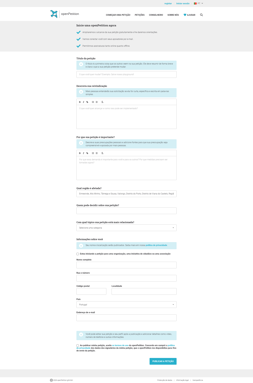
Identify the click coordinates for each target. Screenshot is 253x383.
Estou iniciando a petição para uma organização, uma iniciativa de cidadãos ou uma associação (125, 254)
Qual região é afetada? (88, 188)
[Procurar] (201, 14)
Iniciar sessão (182, 3)
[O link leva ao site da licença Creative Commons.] (51, 380)
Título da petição (124, 62)
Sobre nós (173, 15)
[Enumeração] (93, 102)
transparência (198, 380)
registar (168, 3)
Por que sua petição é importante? (121, 141)
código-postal (83, 286)
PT (198, 3)
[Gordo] (80, 102)
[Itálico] (83, 102)
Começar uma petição (118, 15)
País (78, 299)
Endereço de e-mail (85, 312)
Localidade (117, 286)
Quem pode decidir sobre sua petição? (97, 205)
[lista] (96, 102)
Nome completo (83, 259)
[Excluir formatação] (102, 102)
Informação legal (182, 380)
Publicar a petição (163, 361)
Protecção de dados (165, 380)
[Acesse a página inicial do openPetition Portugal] (64, 14)
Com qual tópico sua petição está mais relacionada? (105, 222)
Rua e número (83, 273)
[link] (87, 102)
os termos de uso (120, 345)
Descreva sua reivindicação (122, 90)
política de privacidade (156, 245)
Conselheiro (156, 15)
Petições (140, 15)
